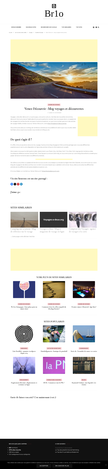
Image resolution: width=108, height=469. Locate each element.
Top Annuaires (66, 27)
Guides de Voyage (54, 104)
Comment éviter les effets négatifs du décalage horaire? (54, 308)
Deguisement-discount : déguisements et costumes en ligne (24, 384)
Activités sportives (54, 348)
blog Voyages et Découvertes (57, 123)
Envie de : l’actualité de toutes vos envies (84, 351)
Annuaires (24, 348)
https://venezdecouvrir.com (50, 171)
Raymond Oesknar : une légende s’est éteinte (84, 384)
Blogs (84, 379)
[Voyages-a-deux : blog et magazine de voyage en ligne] (53, 220)
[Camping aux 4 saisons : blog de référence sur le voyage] (24, 220)
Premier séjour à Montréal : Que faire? (84, 307)
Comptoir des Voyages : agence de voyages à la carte (82, 230)
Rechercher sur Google (49, 27)
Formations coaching (54, 379)
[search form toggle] (98, 27)
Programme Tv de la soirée (63, 447)
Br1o (54, 13)
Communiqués (84, 348)
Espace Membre (16, 27)
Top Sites (79, 27)
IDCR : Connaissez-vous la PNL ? (54, 383)
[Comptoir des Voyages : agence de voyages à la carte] (83, 220)
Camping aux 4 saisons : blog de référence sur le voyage (23, 230)
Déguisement (24, 379)
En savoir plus (62, 466)
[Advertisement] (54, 50)
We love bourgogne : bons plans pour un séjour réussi (24, 308)
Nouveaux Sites (31, 27)
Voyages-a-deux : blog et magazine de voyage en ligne (52, 230)
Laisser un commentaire (55, 112)
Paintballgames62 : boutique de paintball (54, 351)
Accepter (44, 466)
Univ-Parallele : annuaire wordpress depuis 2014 (24, 352)
